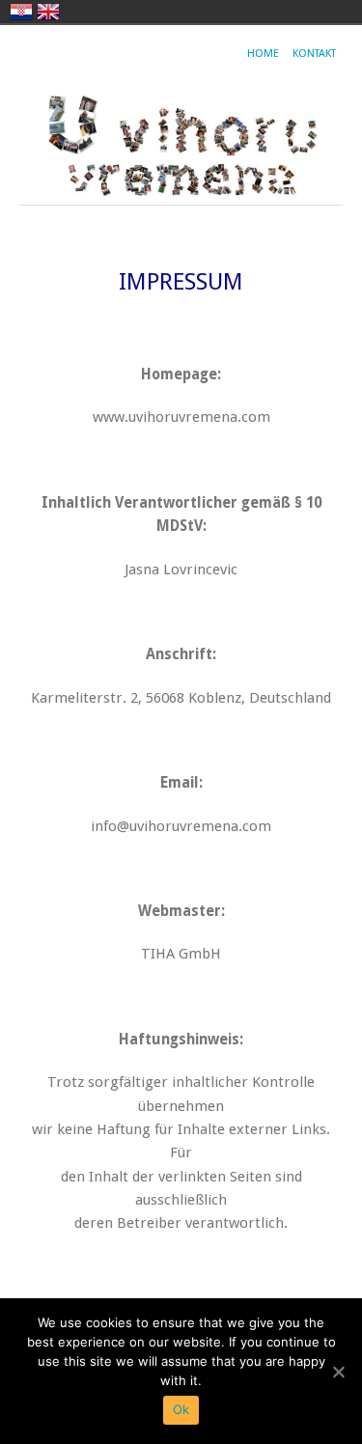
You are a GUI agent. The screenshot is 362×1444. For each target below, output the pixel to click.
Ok (181, 1409)
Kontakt (314, 53)
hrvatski (21, 11)
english (48, 11)
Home (263, 53)
